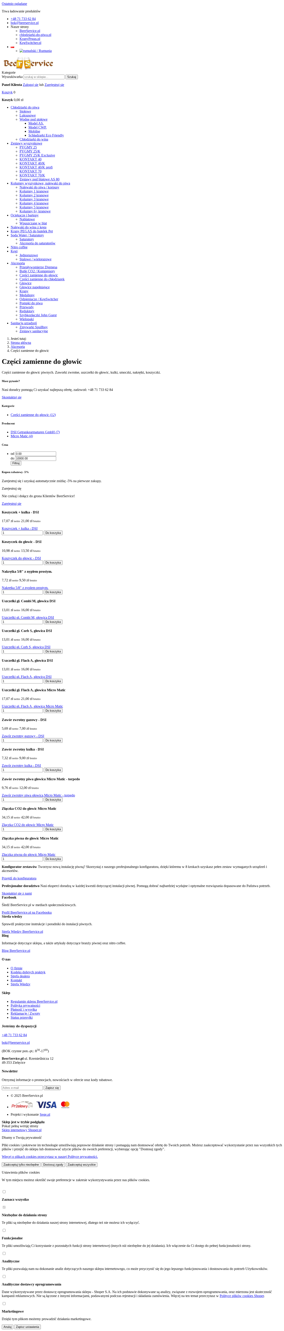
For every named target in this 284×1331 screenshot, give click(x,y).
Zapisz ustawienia (27, 1327)
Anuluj (8, 1327)
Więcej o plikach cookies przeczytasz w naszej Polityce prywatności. (50, 1157)
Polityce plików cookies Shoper (242, 1296)
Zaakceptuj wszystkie (82, 1164)
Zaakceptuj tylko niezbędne (21, 1164)
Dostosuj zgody (53, 1164)
